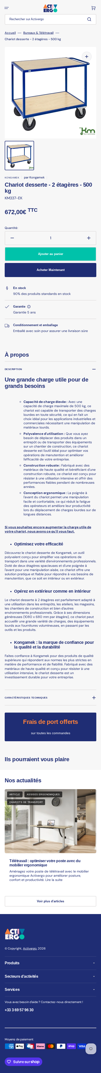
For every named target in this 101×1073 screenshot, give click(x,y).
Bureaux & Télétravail (38, 33)
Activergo (30, 948)
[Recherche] (90, 19)
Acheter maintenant (51, 270)
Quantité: (11, 228)
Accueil (10, 33)
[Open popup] (29, 306)
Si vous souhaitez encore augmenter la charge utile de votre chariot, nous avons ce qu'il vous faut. (48, 529)
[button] (6, 8)
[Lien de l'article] (50, 839)
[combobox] (50, 19)
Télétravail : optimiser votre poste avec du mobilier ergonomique (44, 863)
